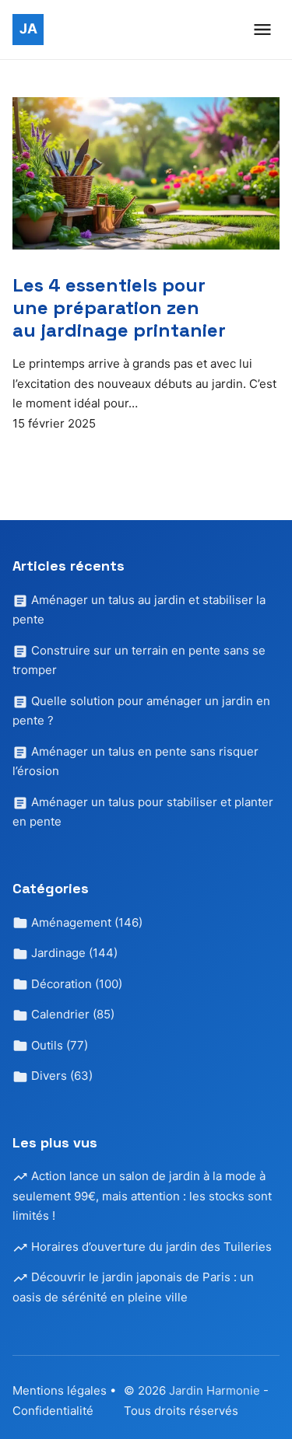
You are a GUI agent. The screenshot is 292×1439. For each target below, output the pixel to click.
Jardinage (73, 952)
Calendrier (71, 1014)
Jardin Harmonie (216, 1390)
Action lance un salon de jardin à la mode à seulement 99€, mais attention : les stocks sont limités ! (142, 1195)
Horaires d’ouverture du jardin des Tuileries (150, 1246)
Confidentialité (52, 1410)
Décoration (75, 983)
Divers (60, 1075)
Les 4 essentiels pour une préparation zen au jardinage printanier (119, 307)
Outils (58, 1045)
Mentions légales (59, 1390)
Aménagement (85, 922)
